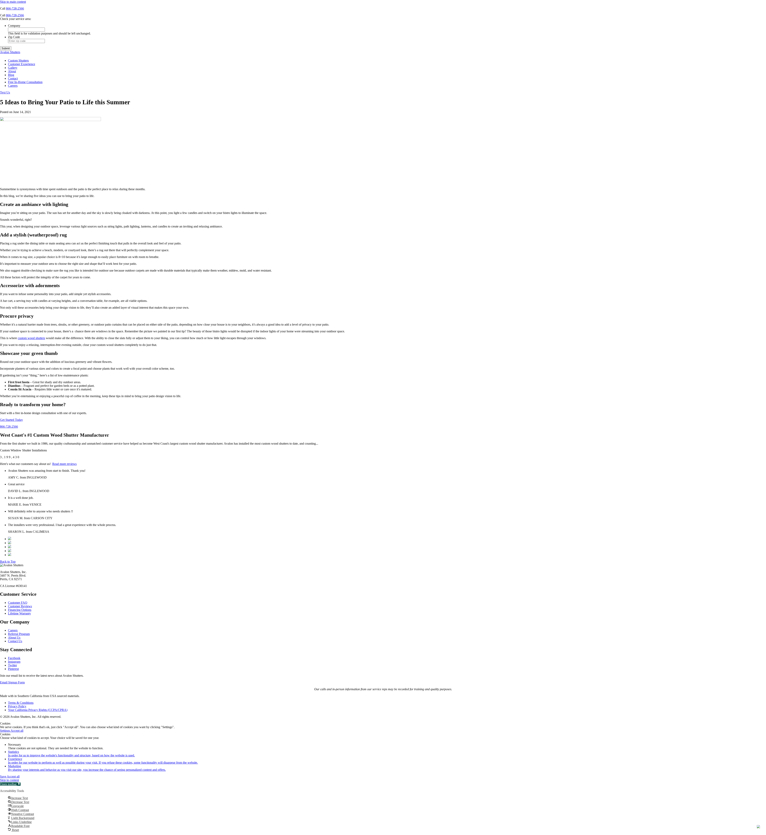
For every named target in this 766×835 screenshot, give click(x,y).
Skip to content (9, 780)
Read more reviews (64, 464)
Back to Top (8, 561)
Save (3, 776)
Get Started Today (11, 419)
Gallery (12, 67)
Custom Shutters (18, 60)
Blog (11, 75)
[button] (10, 784)
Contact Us (15, 641)
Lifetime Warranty (19, 613)
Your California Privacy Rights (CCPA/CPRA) (37, 710)
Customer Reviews (20, 606)
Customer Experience (21, 64)
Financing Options (19, 609)
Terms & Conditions (21, 702)
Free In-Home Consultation (25, 82)
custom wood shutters (31, 338)
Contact (13, 78)
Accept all (17, 730)
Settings (5, 730)
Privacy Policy (17, 706)
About (12, 71)
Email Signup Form (12, 682)
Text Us (5, 92)
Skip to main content (13, 1)
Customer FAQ (17, 602)
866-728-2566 (15, 8)
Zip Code (14, 37)
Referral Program (19, 634)
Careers (13, 85)
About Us (14, 637)
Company (14, 25)
